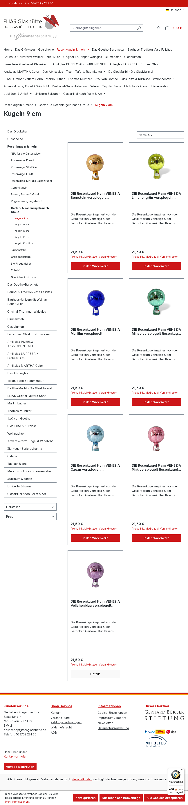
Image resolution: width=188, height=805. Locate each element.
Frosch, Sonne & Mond (25, 194)
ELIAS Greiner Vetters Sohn (26, 396)
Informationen (109, 706)
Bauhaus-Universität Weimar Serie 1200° (27, 302)
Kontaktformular (15, 756)
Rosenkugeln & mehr (22, 146)
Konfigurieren (86, 798)
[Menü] (182, 770)
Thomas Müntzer (19, 411)
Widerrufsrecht (61, 727)
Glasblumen (15, 326)
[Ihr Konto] (158, 28)
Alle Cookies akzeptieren (165, 798)
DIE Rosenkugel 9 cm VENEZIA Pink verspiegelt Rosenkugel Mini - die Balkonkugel (156, 467)
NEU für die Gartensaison (26, 153)
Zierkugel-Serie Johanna (24, 448)
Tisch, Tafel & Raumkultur (25, 381)
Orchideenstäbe (21, 256)
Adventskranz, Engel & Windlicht (30, 441)
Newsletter (105, 723)
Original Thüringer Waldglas (26, 311)
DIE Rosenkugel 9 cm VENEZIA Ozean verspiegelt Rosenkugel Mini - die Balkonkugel (95, 467)
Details (95, 674)
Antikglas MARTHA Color (25, 365)
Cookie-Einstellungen (112, 712)
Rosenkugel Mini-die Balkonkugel (31, 180)
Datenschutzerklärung (113, 728)
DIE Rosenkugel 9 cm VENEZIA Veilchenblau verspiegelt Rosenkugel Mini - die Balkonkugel (95, 603)
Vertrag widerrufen (20, 767)
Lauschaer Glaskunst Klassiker (28, 334)
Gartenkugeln (19, 187)
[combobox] (102, 28)
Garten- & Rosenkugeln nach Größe (30, 209)
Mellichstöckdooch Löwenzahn (29, 471)
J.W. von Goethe (18, 418)
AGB (54, 732)
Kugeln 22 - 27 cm (24, 243)
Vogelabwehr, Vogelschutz (27, 201)
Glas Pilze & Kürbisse (23, 277)
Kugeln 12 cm (22, 224)
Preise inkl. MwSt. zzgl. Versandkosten (94, 256)
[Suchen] (139, 28)
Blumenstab (15, 319)
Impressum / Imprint (112, 718)
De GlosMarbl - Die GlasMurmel (29, 388)
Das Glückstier (17, 131)
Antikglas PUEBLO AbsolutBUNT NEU (21, 344)
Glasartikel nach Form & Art (26, 494)
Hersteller (13, 507)
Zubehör (16, 270)
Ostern (12, 456)
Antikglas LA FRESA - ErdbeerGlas (22, 356)
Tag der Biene (17, 464)
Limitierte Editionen (20, 486)
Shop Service (61, 706)
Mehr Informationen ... (18, 801)
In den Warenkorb (95, 266)
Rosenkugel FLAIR (22, 174)
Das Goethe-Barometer (23, 284)
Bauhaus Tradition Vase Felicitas (29, 292)
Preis (9, 516)
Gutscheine (15, 139)
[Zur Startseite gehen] (31, 27)
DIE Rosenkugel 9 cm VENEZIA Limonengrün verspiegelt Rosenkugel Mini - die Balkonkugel (156, 196)
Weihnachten (16, 433)
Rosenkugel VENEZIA (24, 167)
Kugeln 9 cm (22, 218)
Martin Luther (16, 403)
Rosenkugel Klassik (23, 160)
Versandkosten (82, 779)
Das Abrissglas (17, 373)
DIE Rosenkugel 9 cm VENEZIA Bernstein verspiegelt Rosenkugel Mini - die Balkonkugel (95, 196)
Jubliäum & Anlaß (19, 479)
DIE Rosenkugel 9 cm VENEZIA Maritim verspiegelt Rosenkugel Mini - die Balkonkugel (95, 332)
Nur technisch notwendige (121, 798)
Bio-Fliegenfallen (21, 263)
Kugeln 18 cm (22, 237)
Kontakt (56, 712)
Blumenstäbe (19, 250)
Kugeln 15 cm (22, 230)
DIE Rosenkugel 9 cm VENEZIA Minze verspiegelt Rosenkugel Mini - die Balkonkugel (156, 332)
